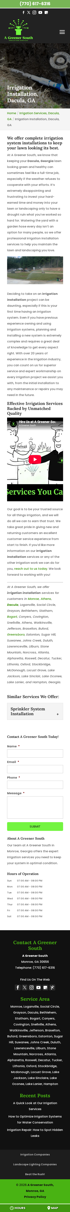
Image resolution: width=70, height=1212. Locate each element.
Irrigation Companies (35, 1154)
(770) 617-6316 (35, 4)
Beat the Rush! (35, 1174)
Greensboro (16, 634)
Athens (46, 599)
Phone (13, 778)
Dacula (12, 605)
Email (13, 762)
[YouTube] (40, 13)
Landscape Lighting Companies (35, 1164)
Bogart (12, 617)
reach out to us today (30, 569)
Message (16, 793)
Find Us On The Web (35, 979)
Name (13, 746)
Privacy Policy (35, 1197)
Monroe (33, 599)
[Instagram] (34, 13)
